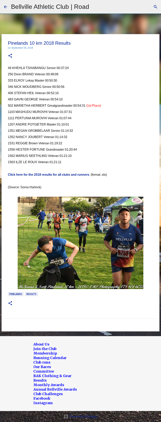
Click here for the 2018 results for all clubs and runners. (49, 174)
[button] (10, 56)
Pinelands (15, 294)
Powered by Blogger (83, 416)
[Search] (155, 7)
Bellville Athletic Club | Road (50, 6)
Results (31, 294)
